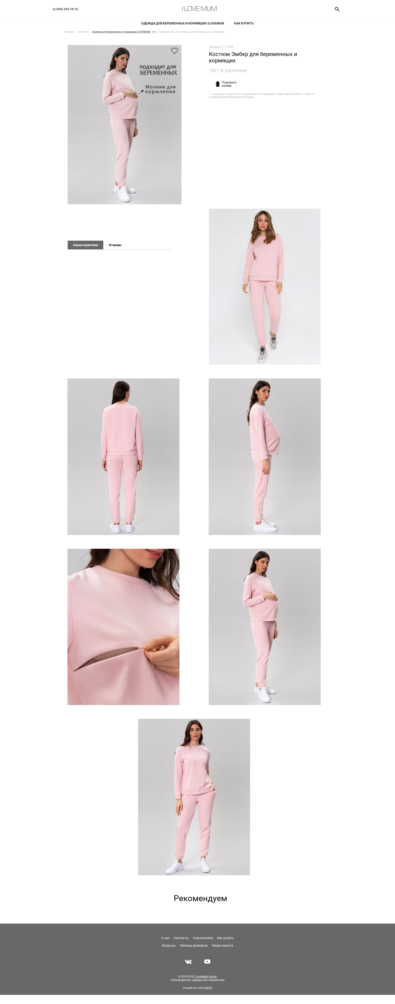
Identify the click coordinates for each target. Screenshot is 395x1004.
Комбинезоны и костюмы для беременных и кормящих (191, 31)
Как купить (244, 23)
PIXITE (208, 987)
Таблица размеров (194, 945)
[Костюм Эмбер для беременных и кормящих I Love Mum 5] (264, 627)
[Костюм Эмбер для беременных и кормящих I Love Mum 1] (124, 127)
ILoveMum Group (206, 976)
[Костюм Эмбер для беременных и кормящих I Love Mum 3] (264, 456)
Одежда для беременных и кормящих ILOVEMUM (182, 23)
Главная (69, 31)
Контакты (181, 938)
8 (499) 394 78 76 (65, 9)
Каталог (83, 31)
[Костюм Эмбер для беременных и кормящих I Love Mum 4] (123, 627)
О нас (165, 938)
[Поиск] (336, 8)
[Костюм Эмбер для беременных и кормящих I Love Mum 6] (194, 797)
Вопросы (169, 945)
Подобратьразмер (229, 84)
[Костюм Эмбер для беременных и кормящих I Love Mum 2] (123, 456)
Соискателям (203, 938)
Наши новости (222, 945)
